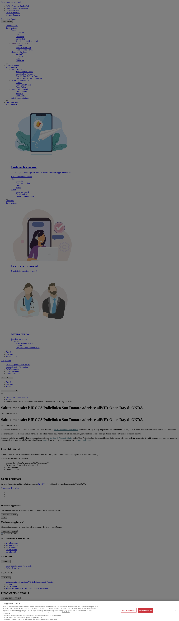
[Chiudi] (175, 610)
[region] (89, 611)
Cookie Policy (66, 612)
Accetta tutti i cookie (145, 610)
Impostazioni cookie (128, 610)
